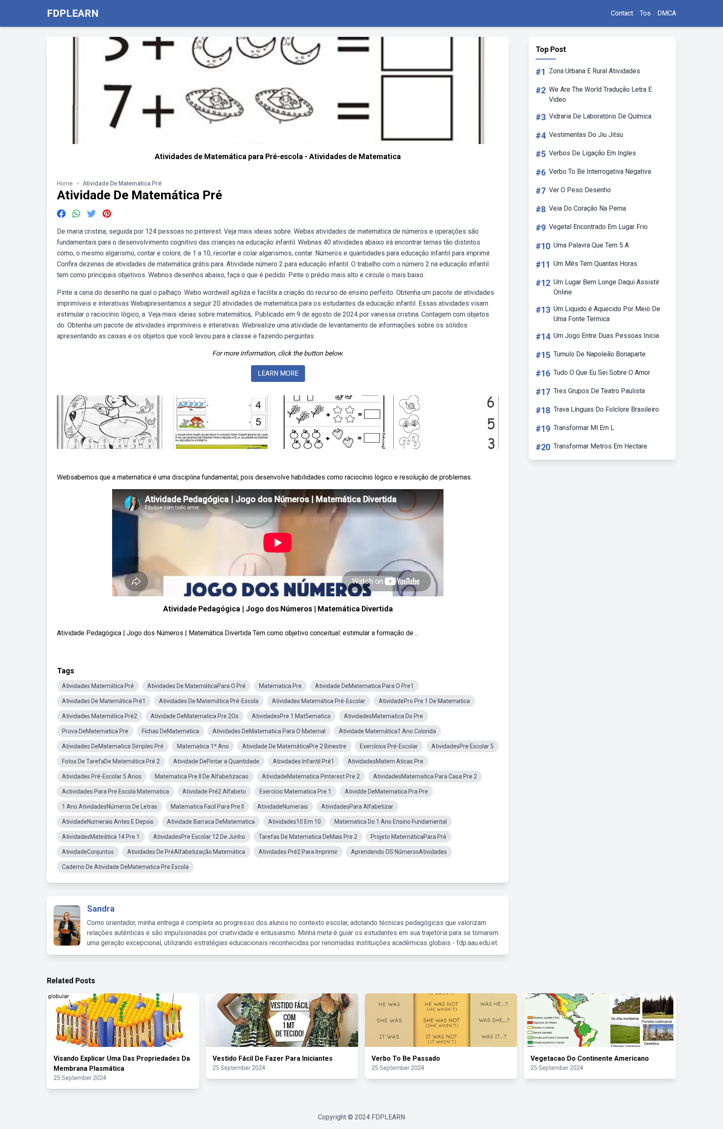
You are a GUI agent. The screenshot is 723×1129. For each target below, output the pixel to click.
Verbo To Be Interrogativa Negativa (600, 171)
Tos (645, 13)
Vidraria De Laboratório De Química (600, 116)
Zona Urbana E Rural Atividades (594, 71)
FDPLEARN (73, 13)
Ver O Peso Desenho (580, 190)
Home (65, 183)
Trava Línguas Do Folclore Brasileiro (606, 409)
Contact (622, 13)
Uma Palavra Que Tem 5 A (591, 245)
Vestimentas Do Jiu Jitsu (586, 135)
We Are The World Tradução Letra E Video (600, 94)
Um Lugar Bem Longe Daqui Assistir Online (606, 287)
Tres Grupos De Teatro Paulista (599, 391)
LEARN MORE (278, 373)
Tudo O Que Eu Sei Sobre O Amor (602, 372)
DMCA (666, 13)
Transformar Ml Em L (584, 428)
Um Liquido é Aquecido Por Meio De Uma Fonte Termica (607, 314)
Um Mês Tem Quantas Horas (595, 264)
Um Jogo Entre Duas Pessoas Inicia (606, 336)
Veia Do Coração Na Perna (587, 208)
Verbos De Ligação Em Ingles (592, 153)
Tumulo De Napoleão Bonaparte (600, 354)
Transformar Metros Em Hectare (600, 446)
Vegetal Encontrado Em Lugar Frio (598, 227)
